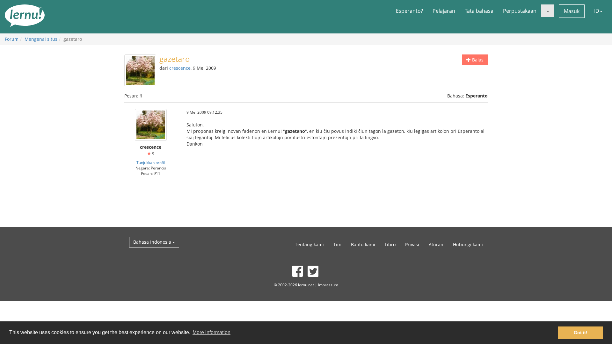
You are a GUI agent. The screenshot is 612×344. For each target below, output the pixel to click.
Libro (390, 244)
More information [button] (211, 332)
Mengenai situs (41, 39)
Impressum (328, 284)
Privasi (412, 244)
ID (596, 10)
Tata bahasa (479, 10)
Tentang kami (309, 244)
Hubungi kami (468, 244)
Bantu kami (363, 244)
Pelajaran (444, 10)
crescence (180, 68)
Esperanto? (409, 10)
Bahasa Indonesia (152, 242)
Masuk (571, 11)
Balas (477, 60)
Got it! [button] (580, 332)
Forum (11, 39)
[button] (547, 10)
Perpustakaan (519, 10)
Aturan (436, 244)
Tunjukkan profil (150, 162)
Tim (337, 244)
